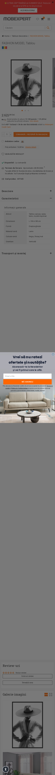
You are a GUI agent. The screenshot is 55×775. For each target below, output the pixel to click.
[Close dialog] (53, 354)
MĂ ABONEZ (27, 382)
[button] (5, 769)
